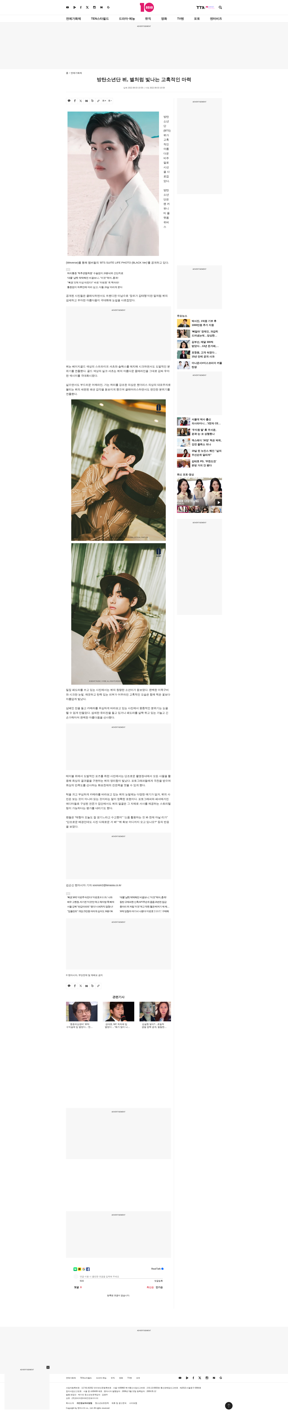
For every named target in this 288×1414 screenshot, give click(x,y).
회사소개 (70, 1403)
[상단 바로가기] (228, 1406)
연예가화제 (73, 18)
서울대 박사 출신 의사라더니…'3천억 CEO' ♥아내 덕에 (206, 423)
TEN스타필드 (100, 18)
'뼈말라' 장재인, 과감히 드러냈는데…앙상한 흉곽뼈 (205, 335)
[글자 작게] (110, 101)
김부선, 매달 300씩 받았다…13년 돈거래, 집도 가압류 (204, 346)
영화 (164, 18)
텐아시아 (81, 1408)
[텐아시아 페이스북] (80, 7)
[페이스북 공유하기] (75, 101)
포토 (197, 18)
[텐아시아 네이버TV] (74, 7)
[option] (199, 492)
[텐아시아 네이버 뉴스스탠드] (101, 7)
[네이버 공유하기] (87, 101)
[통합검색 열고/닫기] (220, 8)
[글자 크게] (104, 101)
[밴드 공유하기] (92, 101)
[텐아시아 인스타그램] (94, 7)
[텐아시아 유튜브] (67, 7)
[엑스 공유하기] (81, 101)
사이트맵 (133, 1403)
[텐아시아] (147, 7)
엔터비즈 (216, 18)
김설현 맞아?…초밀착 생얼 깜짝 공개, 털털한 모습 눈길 (153, 1027)
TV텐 (180, 18)
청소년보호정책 (102, 1403)
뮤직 (148, 18)
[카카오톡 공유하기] (69, 101)
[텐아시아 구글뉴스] (108, 7)
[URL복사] (98, 101)
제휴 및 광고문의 (119, 1403)
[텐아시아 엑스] (87, 7)
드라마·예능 (127, 18)
